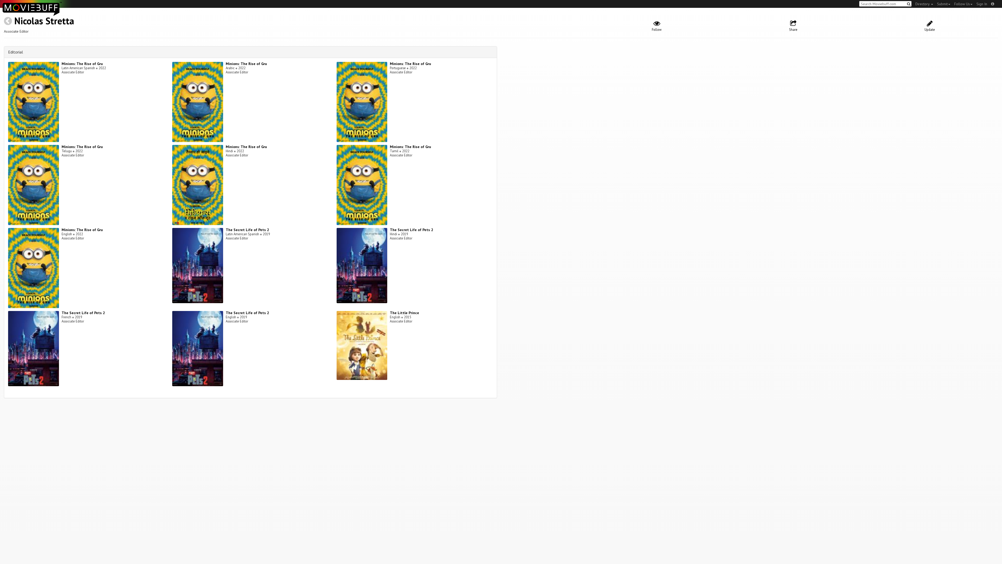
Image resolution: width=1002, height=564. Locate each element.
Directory (923, 4)
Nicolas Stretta (44, 21)
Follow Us (962, 4)
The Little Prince (404, 312)
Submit (942, 4)
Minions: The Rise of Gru (82, 63)
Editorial (15, 52)
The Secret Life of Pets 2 (247, 229)
